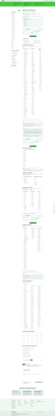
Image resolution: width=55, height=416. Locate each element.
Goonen (12, 66)
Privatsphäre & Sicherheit (33, 402)
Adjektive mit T (13, 33)
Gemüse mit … (13, 42)
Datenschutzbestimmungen (14, 413)
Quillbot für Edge (13, 402)
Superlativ (33, 132)
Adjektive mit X (41, 337)
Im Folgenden (23, 149)
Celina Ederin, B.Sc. (30, 11)
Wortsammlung (13, 48)
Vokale (36, 135)
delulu (39, 195)
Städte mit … (13, 45)
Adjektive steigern (30, 129)
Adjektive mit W (13, 36)
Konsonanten (38, 46)
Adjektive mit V (41, 332)
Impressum (25, 413)
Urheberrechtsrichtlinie (21, 413)
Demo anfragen (19, 405)
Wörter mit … (13, 47)
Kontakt (31, 405)
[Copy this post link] (54, 212)
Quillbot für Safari (13, 403)
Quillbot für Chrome (14, 401)
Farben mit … (13, 40)
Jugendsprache (24, 213)
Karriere (31, 403)
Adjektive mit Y (13, 38)
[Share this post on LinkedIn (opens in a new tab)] (54, 207)
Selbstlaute (38, 135)
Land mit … (13, 43)
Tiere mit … (13, 46)
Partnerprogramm (20, 404)
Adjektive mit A (13, 15)
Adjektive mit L (32, 332)
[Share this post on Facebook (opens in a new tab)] (54, 203)
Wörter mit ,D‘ (32, 170)
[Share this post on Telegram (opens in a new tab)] (54, 210)
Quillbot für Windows (14, 406)
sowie (37, 188)
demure (39, 198)
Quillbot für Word (13, 408)
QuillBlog (40, 170)
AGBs (18, 413)
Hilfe (31, 404)
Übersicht (12, 13)
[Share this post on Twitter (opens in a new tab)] (54, 205)
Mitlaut (41, 46)
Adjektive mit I (28, 337)
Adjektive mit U (13, 34)
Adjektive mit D (13, 18)
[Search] (19, 10)
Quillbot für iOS (13, 405)
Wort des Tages (14, 65)
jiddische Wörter (27, 170)
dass (38, 132)
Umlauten (26, 136)
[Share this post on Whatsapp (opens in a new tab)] (54, 209)
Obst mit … (13, 44)
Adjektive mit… (13, 14)
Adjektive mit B (13, 16)
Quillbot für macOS (14, 407)
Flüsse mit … (13, 41)
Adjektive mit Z (13, 39)
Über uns (32, 401)
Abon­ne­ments (19, 401)
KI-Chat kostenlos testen (33, 36)
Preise (18, 402)
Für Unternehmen (20, 403)
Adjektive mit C (13, 17)
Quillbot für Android (14, 404)
